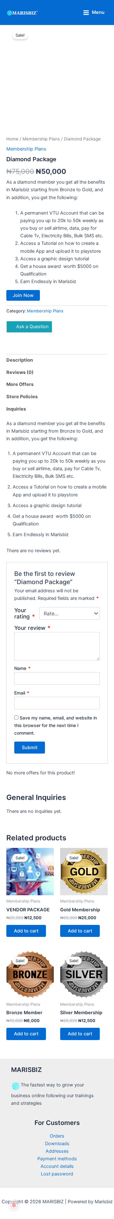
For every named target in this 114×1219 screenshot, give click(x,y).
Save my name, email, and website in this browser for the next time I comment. (55, 725)
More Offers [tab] (20, 384)
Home (12, 138)
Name (22, 668)
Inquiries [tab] (16, 409)
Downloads (57, 1143)
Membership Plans (41, 138)
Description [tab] (19, 360)
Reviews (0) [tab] (20, 372)
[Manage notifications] (14, 1205)
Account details (57, 1166)
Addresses (57, 1151)
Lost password (57, 1174)
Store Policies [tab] (22, 396)
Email (21, 692)
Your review (32, 627)
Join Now (23, 295)
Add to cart (26, 931)
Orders (57, 1136)
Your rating (24, 613)
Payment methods (57, 1159)
